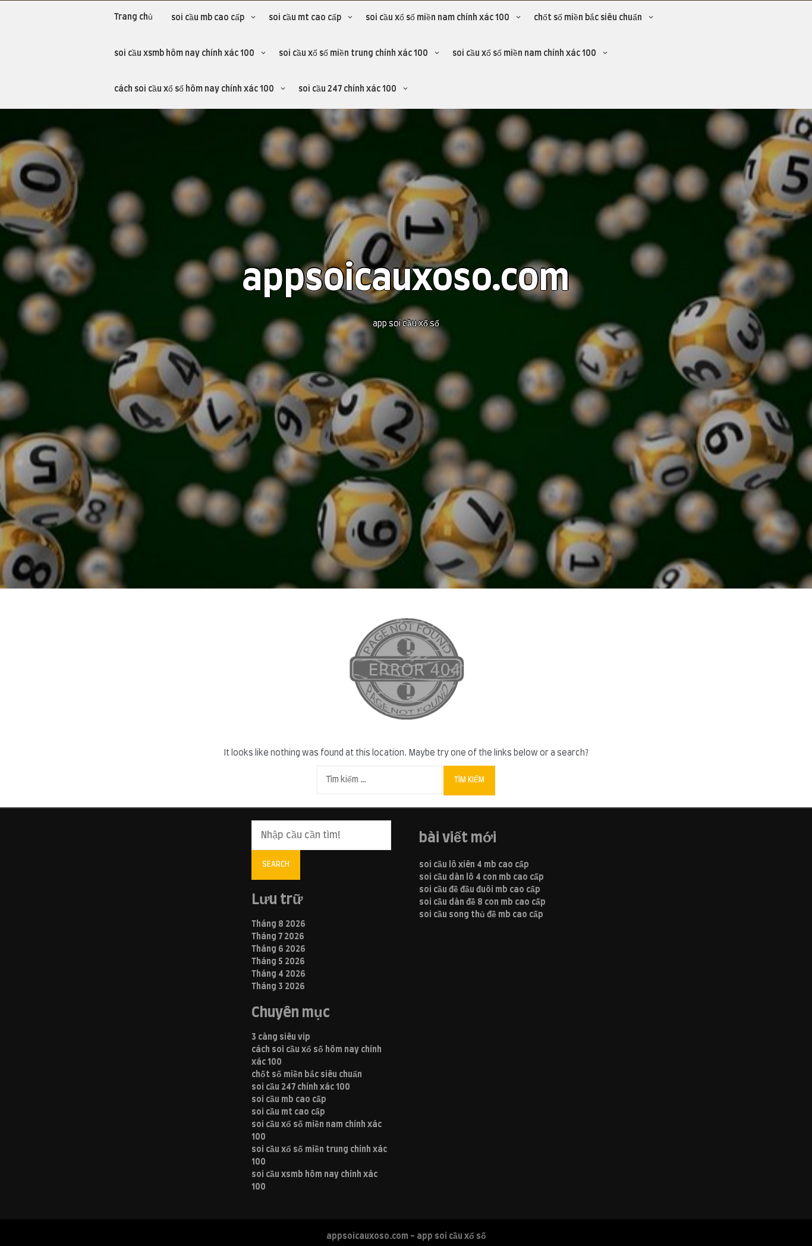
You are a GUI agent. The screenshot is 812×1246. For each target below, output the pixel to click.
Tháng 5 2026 (278, 962)
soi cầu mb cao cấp (207, 18)
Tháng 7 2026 (277, 937)
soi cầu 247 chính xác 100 (347, 89)
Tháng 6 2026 (278, 949)
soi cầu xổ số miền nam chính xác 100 (437, 18)
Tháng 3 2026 (278, 987)
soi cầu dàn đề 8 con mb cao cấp (482, 902)
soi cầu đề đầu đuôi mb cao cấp (479, 890)
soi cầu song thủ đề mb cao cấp (481, 915)
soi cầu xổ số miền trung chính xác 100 (353, 53)
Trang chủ (133, 17)
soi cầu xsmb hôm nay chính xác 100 (184, 53)
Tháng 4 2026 (278, 974)
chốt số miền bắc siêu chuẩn (588, 18)
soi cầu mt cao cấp (305, 18)
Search (275, 864)
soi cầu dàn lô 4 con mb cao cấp (481, 877)
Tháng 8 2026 (278, 924)
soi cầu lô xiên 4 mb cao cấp (474, 865)
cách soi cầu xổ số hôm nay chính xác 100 (194, 89)
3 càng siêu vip (280, 1037)
